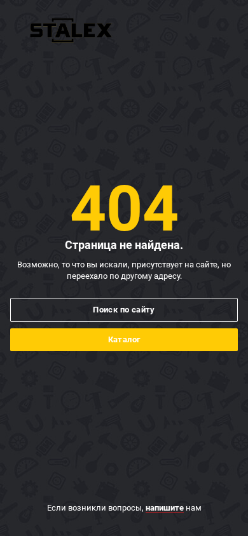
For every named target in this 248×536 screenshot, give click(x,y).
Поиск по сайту (124, 309)
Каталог (124, 339)
